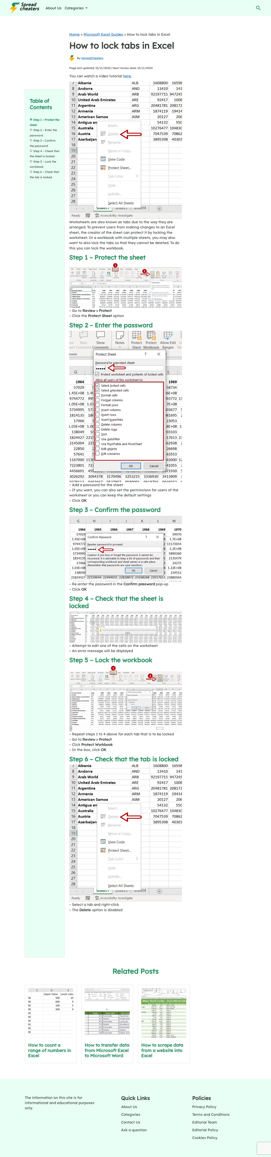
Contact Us (130, 1122)
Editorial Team (204, 1122)
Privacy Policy (204, 1106)
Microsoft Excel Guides (103, 34)
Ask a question (134, 1130)
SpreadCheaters (92, 58)
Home (74, 34)
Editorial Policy (205, 1130)
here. (127, 76)
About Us (54, 8)
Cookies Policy (204, 1137)
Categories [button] (75, 8)
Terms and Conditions (211, 1114)
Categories (130, 1114)
